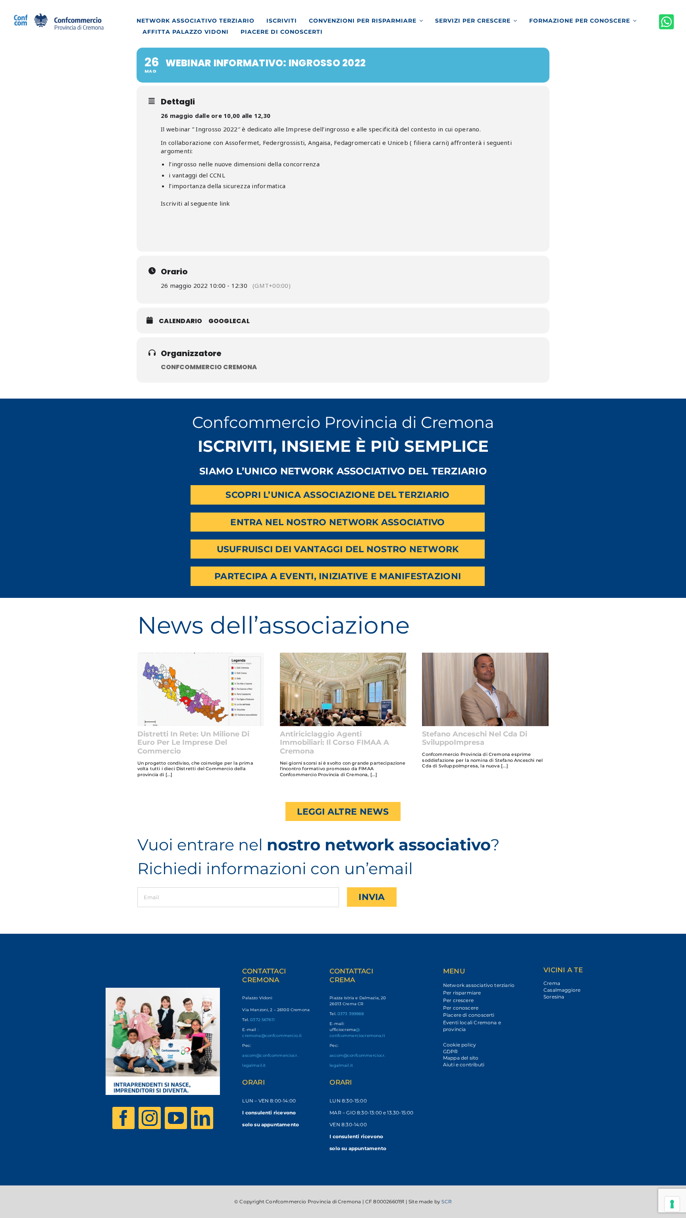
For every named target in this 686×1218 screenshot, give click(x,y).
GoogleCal (229, 321)
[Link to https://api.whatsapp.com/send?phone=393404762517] (666, 21)
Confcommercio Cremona (209, 367)
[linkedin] (202, 1118)
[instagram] (150, 1118)
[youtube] (176, 1118)
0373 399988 (350, 1013)
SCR (446, 1202)
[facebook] (123, 1118)
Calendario (180, 321)
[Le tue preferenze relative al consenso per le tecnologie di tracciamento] (672, 1204)
